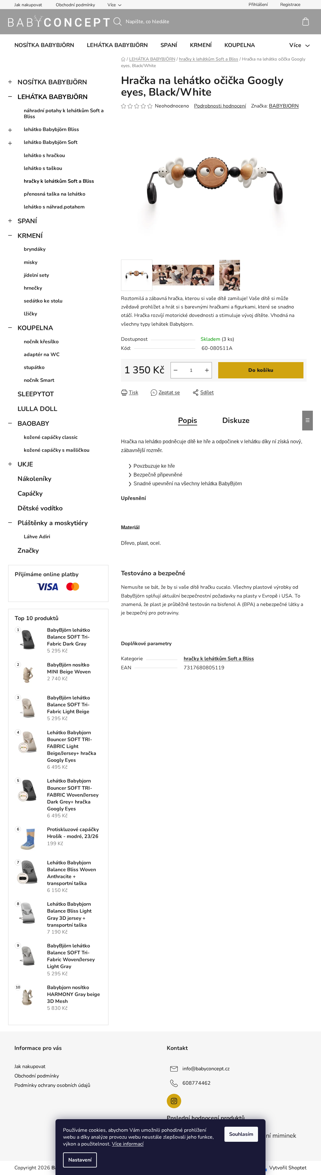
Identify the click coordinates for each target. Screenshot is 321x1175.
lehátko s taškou (43, 168)
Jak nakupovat (28, 5)
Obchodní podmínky (75, 5)
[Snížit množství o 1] (175, 370)
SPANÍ (27, 221)
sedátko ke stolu (43, 301)
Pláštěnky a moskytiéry (53, 523)
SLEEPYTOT (36, 394)
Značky (28, 550)
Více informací (128, 1144)
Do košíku (260, 370)
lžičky (30, 313)
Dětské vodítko (40, 508)
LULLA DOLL (37, 408)
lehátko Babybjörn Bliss (51, 129)
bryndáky (34, 249)
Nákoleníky (34, 478)
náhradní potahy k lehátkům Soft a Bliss (64, 113)
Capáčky (30, 493)
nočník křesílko (41, 341)
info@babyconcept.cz (205, 1068)
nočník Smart (39, 380)
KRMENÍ (30, 235)
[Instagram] (174, 1101)
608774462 (196, 1083)
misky (30, 262)
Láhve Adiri (37, 536)
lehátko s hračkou (44, 155)
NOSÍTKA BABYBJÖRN (52, 82)
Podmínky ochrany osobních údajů (52, 1085)
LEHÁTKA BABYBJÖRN (53, 96)
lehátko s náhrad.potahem (54, 206)
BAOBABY (33, 423)
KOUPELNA (35, 328)
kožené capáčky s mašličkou (56, 450)
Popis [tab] (187, 420)
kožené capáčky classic (51, 437)
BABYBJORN (284, 106)
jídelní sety (36, 275)
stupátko (34, 367)
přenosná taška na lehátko (54, 194)
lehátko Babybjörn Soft (50, 142)
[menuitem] (44, 45)
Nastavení (80, 1160)
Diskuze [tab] (236, 420)
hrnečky (33, 288)
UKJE (25, 464)
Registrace (290, 5)
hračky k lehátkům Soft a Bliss (59, 181)
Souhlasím (241, 1134)
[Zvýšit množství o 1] (207, 370)
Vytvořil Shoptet (288, 1167)
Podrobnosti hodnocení (220, 106)
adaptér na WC (42, 354)
